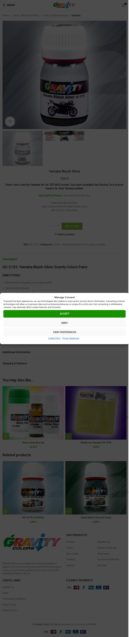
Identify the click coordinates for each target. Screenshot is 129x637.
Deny (64, 322)
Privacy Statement (70, 338)
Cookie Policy (54, 338)
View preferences (64, 332)
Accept (64, 313)
